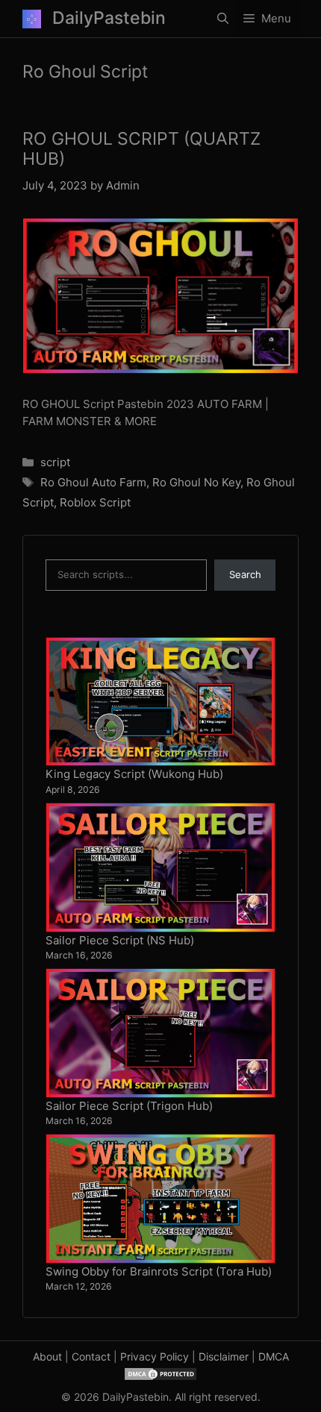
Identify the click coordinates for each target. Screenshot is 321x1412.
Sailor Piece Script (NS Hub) (120, 940)
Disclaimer (224, 1356)
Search (245, 574)
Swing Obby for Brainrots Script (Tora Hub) (159, 1271)
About (47, 1356)
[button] (223, 18)
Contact (91, 1356)
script (55, 462)
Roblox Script (95, 502)
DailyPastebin (109, 17)
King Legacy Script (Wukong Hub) (134, 774)
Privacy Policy (154, 1356)
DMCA (273, 1356)
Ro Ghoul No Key (196, 482)
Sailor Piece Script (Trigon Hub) (129, 1106)
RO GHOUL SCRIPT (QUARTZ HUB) (141, 149)
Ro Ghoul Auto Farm (93, 482)
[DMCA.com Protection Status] (160, 1372)
